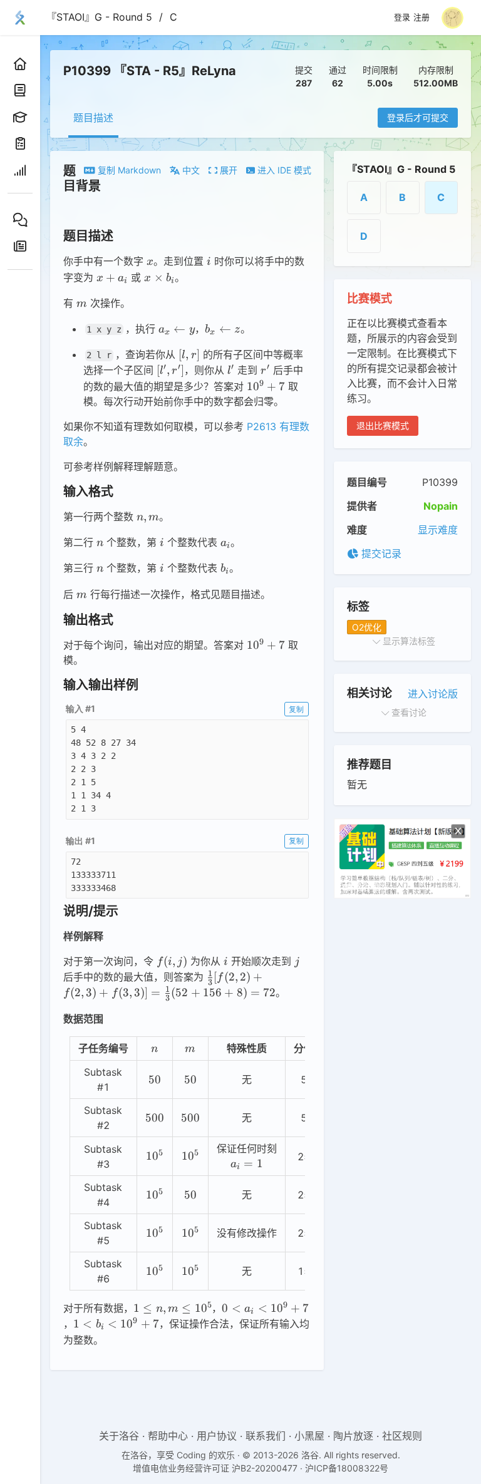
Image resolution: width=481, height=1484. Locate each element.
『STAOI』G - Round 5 (99, 17)
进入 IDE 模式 (283, 170)
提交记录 (379, 553)
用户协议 (217, 1436)
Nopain (440, 506)
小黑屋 (309, 1436)
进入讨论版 (433, 694)
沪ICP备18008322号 (346, 1468)
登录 (402, 17)
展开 (227, 170)
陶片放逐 (353, 1436)
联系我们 (266, 1436)
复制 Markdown (128, 170)
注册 (421, 17)
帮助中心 (168, 1436)
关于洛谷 (119, 1436)
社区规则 (402, 1436)
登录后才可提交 (417, 117)
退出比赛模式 (382, 425)
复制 (296, 709)
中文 (190, 170)
